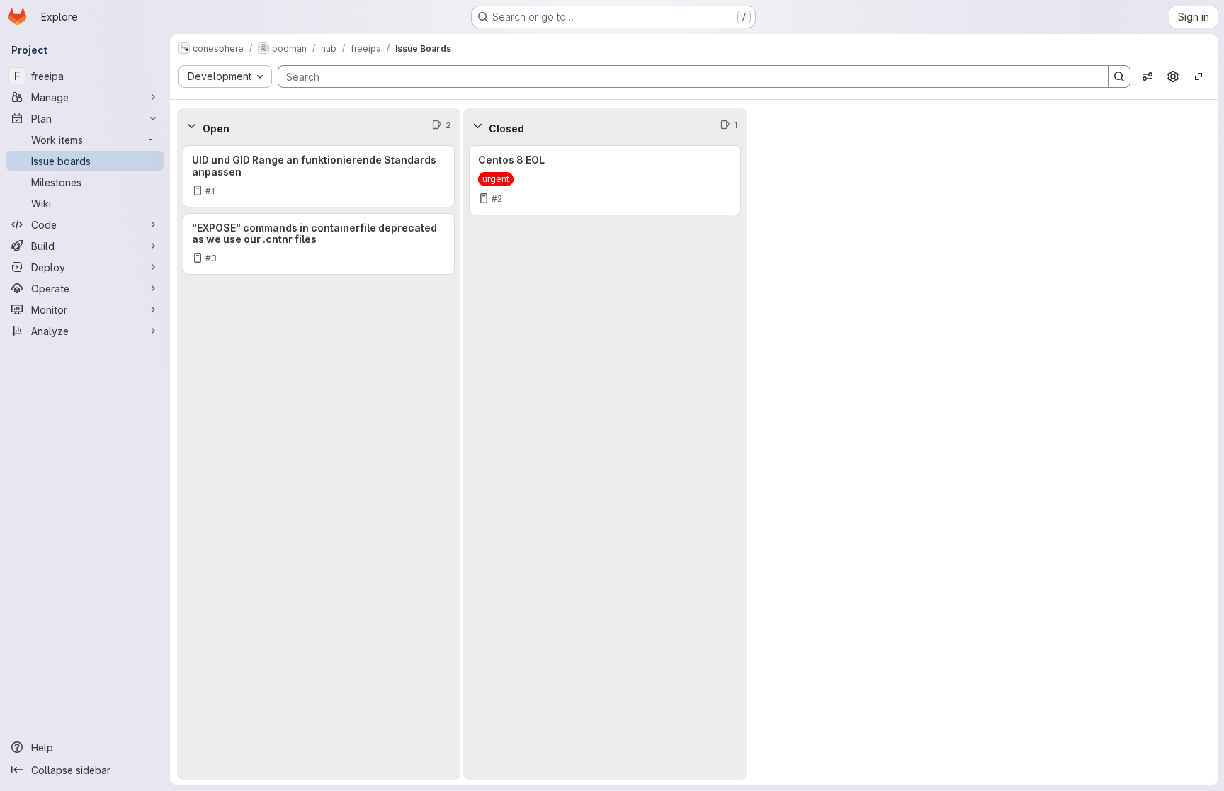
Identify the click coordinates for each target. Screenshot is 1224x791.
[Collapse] (191, 125)
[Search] (1119, 76)
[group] (318, 461)
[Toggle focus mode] (1198, 76)
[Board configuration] (1173, 76)
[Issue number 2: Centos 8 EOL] (605, 180)
